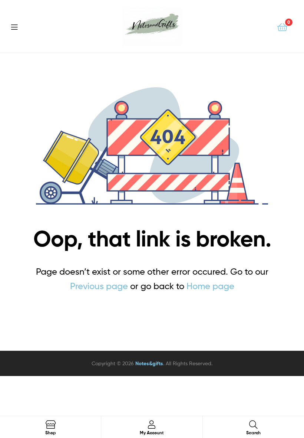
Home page (210, 286)
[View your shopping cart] (282, 26)
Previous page (99, 286)
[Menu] (19, 26)
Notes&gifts (149, 363)
